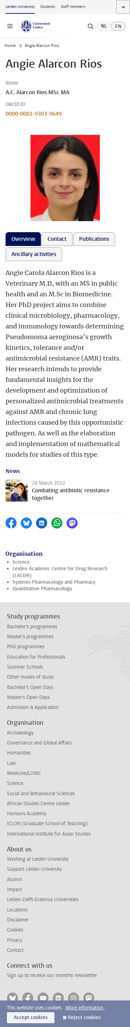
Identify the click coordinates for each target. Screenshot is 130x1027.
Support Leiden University (34, 869)
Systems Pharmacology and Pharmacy (53, 582)
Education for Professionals (36, 657)
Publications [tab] (94, 239)
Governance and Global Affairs (39, 743)
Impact (14, 889)
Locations (17, 910)
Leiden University (20, 6)
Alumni (14, 879)
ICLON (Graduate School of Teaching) (47, 823)
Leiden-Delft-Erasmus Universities (42, 899)
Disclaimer (18, 920)
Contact (15, 950)
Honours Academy (26, 813)
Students (47, 6)
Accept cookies (30, 1017)
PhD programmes (25, 646)
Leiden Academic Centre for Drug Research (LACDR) (59, 572)
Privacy (14, 940)
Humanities (19, 753)
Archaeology (20, 733)
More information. (85, 1008)
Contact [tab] (57, 239)
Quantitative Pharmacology (42, 588)
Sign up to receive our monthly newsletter (52, 975)
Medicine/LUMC (24, 773)
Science (21, 562)
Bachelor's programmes (32, 626)
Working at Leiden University (38, 859)
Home (10, 45)
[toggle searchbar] (90, 26)
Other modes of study (30, 677)
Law (11, 763)
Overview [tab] (23, 239)
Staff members (73, 6)
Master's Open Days (28, 697)
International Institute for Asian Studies (48, 834)
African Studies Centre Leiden (38, 803)
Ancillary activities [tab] (33, 254)
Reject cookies (84, 1017)
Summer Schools (25, 667)
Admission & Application (33, 707)
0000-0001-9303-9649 (34, 113)
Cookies (15, 930)
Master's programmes (30, 636)
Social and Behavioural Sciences (41, 793)
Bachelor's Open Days (30, 687)
